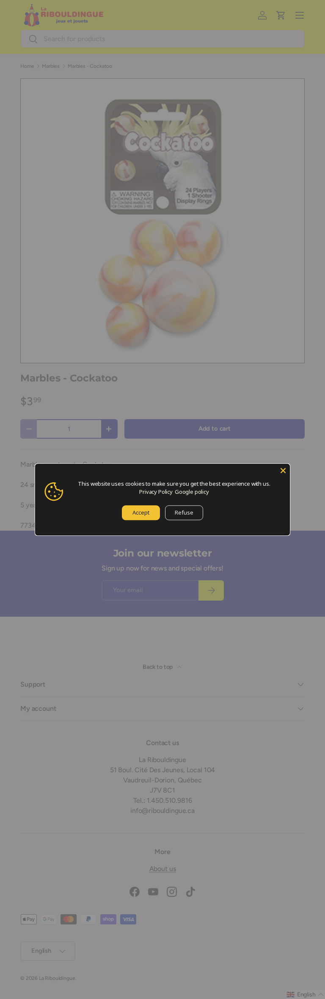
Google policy (192, 491)
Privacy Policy (156, 491)
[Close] (283, 470)
